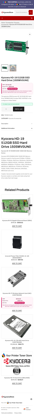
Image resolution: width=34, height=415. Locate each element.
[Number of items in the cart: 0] (32, 18)
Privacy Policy (18, 412)
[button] (29, 34)
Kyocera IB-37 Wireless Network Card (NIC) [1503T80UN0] (17, 294)
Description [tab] (4, 123)
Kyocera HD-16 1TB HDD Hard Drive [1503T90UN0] (17, 341)
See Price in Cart (12, 88)
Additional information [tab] (8, 128)
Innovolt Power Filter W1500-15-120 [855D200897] (17, 257)
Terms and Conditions (6, 412)
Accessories (9, 22)
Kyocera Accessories (15, 118)
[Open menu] (2, 18)
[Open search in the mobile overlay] (24, 12)
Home (3, 22)
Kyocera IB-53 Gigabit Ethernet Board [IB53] (17, 220)
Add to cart (18, 109)
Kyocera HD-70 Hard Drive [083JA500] (17, 378)
